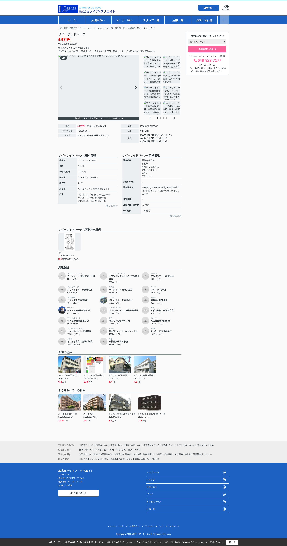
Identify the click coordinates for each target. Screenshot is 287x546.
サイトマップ (173, 526)
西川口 (131, 450)
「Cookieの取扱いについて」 (193, 542)
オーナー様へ (125, 20)
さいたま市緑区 (161, 445)
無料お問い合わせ (207, 49)
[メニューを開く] (224, 20)
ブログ (149, 494)
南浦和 (155, 135)
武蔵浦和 (114, 459)
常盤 (100, 450)
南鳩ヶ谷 (145, 459)
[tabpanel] (162, 85)
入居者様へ (98, 20)
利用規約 (135, 526)
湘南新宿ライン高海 (173, 454)
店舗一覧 (208, 8)
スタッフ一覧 (151, 20)
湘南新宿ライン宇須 (153, 454)
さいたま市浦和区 (112, 445)
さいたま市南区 (72, 48)
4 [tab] (166, 118)
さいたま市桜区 (144, 445)
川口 (93, 450)
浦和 (106, 459)
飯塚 (81, 450)
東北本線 (137, 454)
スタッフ (150, 479)
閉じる (232, 542)
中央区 (211, 445)
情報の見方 (113, 206)
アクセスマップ (153, 501)
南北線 (188, 454)
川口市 (82, 445)
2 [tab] (160, 118)
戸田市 (126, 445)
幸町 (87, 450)
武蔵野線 (118, 454)
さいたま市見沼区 (197, 445)
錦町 (112, 450)
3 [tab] (163, 118)
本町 (118, 450)
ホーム (72, 20)
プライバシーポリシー (153, 526)
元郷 (138, 450)
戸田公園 (155, 459)
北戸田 (151, 138)
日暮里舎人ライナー (202, 454)
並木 (106, 450)
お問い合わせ (204, 20)
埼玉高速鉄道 (106, 454)
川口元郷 (98, 459)
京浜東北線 (145, 135)
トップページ (152, 472)
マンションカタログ (118, 526)
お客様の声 (151, 487)
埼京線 (143, 138)
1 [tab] (157, 118)
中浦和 (136, 459)
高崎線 (128, 454)
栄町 (124, 450)
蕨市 (133, 445)
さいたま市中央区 (178, 445)
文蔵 (81, 48)
